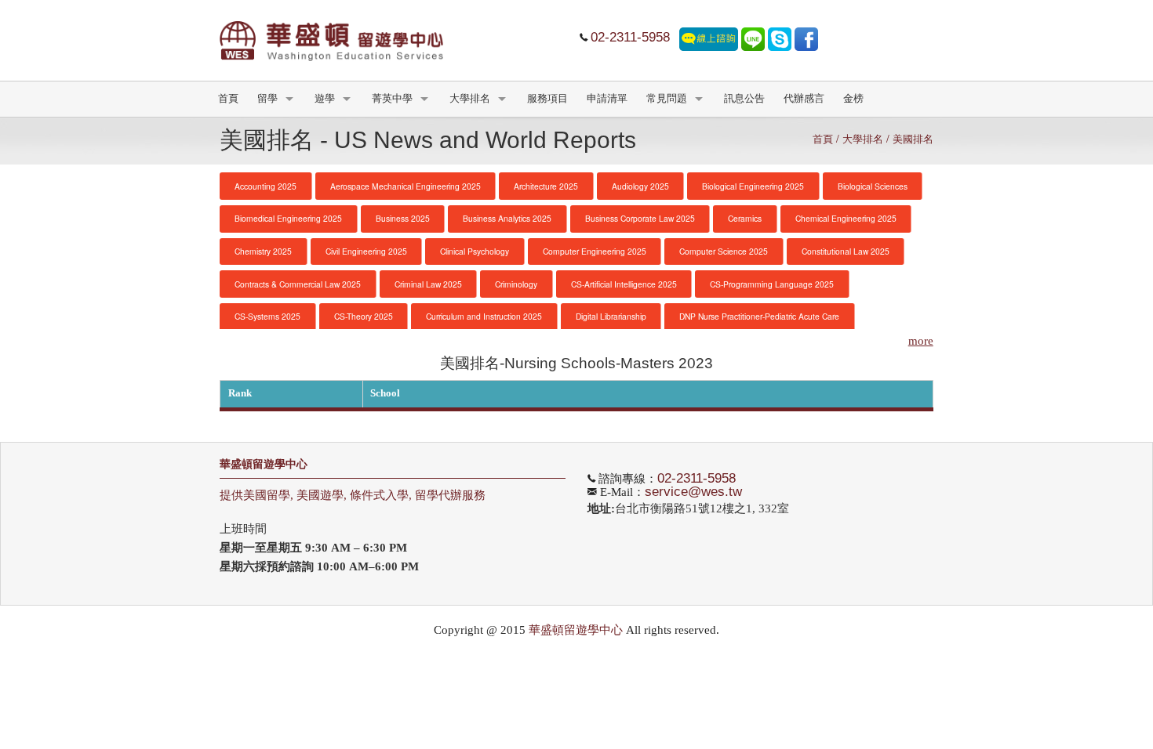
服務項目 (547, 98)
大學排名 (469, 98)
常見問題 (666, 98)
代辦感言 (804, 98)
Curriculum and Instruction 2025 (484, 316)
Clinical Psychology (474, 251)
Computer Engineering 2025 (594, 251)
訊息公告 (744, 98)
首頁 (228, 98)
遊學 (325, 98)
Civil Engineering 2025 (366, 251)
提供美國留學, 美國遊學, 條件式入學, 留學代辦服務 (353, 495)
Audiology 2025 (640, 186)
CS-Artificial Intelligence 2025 (624, 284)
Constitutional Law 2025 (845, 251)
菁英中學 (392, 98)
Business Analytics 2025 (507, 218)
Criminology (516, 284)
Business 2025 (403, 218)
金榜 (853, 98)
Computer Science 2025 (723, 251)
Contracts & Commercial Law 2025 (298, 284)
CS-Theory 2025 (363, 316)
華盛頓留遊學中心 (263, 464)
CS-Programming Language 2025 (772, 284)
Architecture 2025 (546, 186)
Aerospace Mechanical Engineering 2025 (405, 186)
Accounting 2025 (265, 186)
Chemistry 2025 (263, 251)
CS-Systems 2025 (267, 316)
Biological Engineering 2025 (753, 186)
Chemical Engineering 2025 (846, 218)
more (920, 341)
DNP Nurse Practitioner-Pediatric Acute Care (759, 316)
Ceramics (745, 218)
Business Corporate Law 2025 (640, 218)
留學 (267, 98)
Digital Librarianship (611, 316)
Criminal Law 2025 (428, 284)
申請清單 (607, 98)
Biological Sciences (872, 186)
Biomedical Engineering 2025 (288, 218)
